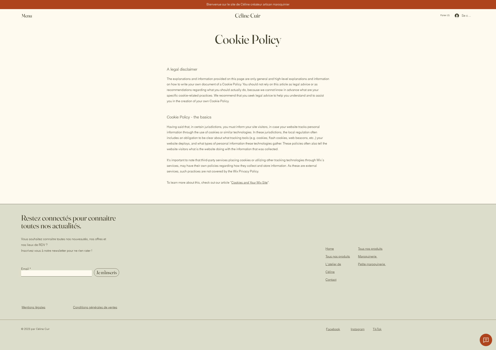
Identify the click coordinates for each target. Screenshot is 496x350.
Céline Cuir (247, 15)
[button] (30, 16)
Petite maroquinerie (372, 264)
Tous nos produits (370, 249)
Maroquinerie (367, 256)
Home (330, 249)
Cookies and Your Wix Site (249, 182)
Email (25, 268)
